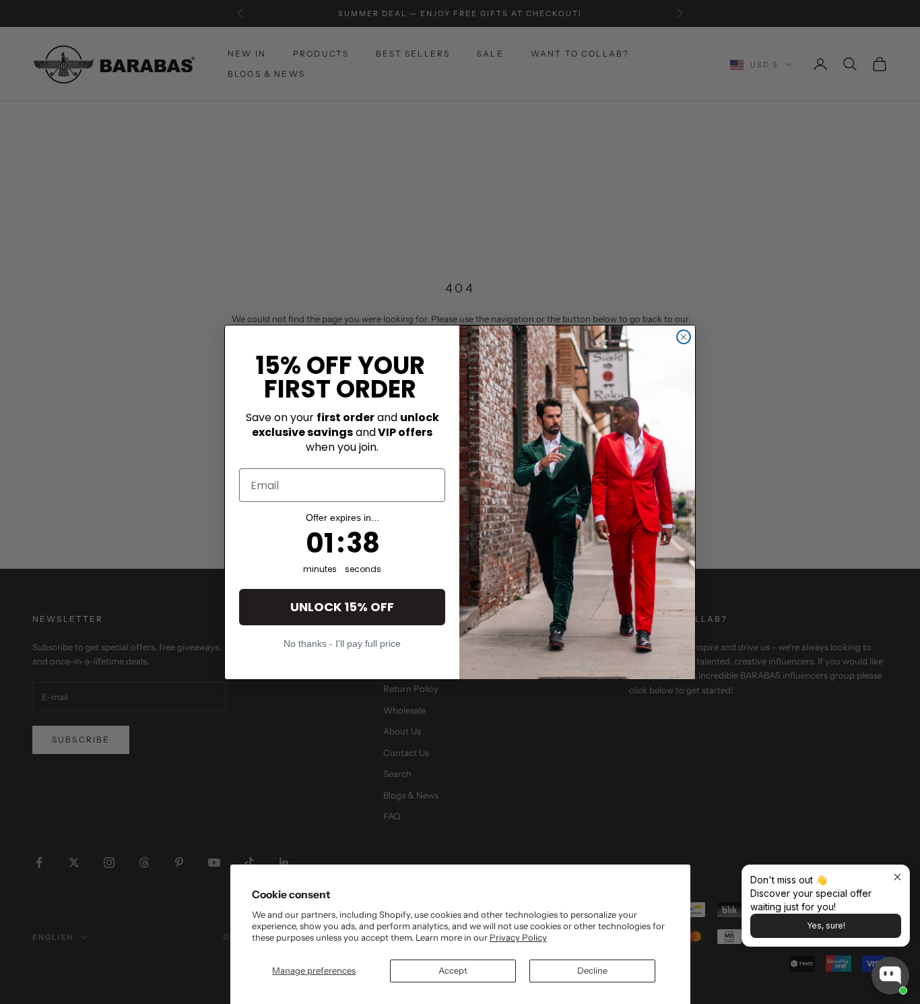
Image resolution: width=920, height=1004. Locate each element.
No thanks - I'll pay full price (342, 643)
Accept (452, 970)
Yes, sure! (826, 925)
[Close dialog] (683, 337)
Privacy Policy (518, 937)
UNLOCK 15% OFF (342, 606)
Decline (592, 970)
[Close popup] (897, 877)
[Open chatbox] (890, 976)
